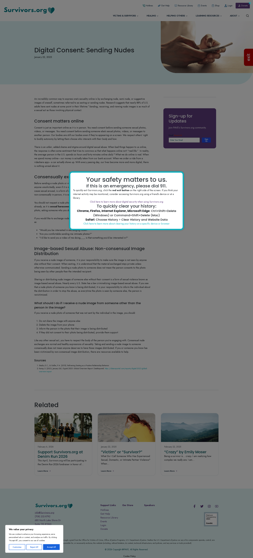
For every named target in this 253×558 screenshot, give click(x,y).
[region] (34, 539)
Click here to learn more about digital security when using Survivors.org (126, 201)
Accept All (51, 547)
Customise (17, 547)
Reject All (34, 547)
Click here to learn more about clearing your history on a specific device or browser (126, 223)
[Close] (249, 3)
